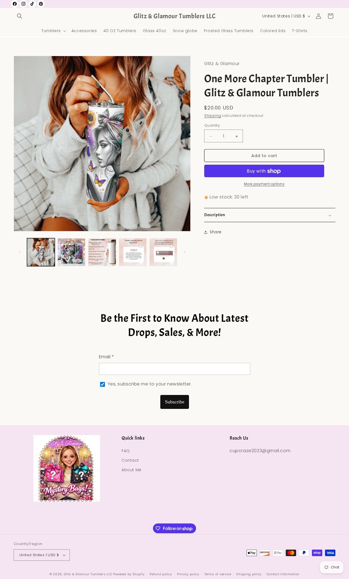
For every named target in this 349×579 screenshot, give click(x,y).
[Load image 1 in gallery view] (41, 252)
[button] (20, 16)
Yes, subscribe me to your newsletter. (150, 384)
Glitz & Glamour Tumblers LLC (88, 574)
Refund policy (161, 574)
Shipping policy (248, 574)
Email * (106, 357)
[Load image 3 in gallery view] (102, 252)
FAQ (126, 451)
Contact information (283, 574)
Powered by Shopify (129, 574)
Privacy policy (188, 574)
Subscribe (174, 402)
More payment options (264, 184)
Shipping (212, 116)
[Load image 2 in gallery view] (71, 252)
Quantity (212, 125)
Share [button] (216, 232)
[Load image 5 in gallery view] (163, 252)
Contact (130, 460)
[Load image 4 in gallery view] (133, 252)
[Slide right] (185, 252)
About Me (132, 470)
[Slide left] (20, 252)
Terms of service (217, 574)
